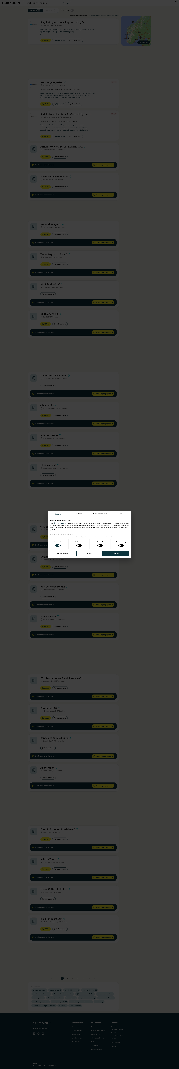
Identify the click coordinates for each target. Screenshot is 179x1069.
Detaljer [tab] (79, 514)
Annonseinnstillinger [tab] (100, 514)
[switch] (79, 545)
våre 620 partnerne (59, 523)
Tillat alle (116, 553)
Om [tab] (121, 514)
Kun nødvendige (62, 553)
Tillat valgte (89, 553)
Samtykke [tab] (58, 514)
